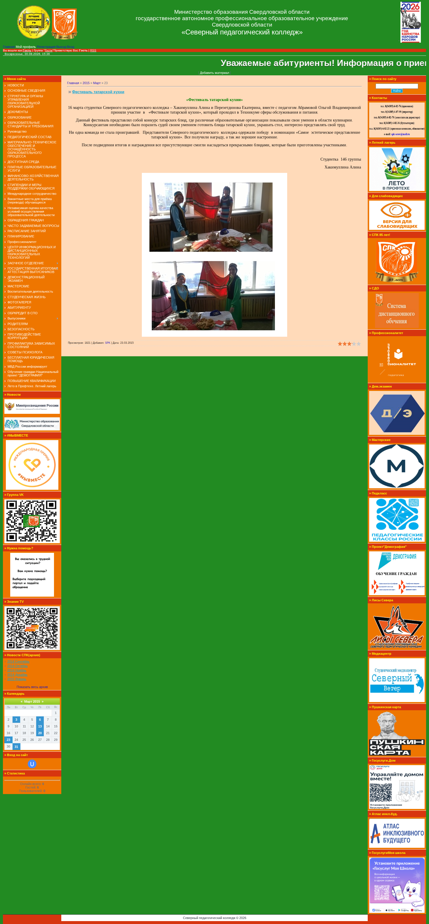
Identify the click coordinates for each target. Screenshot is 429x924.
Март (97, 83)
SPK (107, 342)
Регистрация (46, 46)
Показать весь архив (32, 687)
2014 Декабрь (17, 674)
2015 (86, 83)
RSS (93, 50)
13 (40, 726)
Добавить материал (214, 72)
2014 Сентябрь (18, 661)
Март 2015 (32, 701)
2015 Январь (16, 679)
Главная (9, 46)
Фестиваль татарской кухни (98, 92)
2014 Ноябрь (16, 670)
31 (16, 746)
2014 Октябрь (17, 666)
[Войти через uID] (32, 764)
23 (8, 739)
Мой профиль (26, 46)
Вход (70, 46)
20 (40, 733)
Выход (61, 46)
